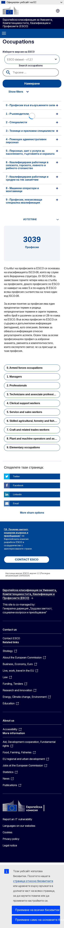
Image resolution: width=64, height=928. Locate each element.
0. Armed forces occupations (25, 367)
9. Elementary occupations (23, 447)
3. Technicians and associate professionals (33, 394)
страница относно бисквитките (33, 881)
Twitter (16, 476)
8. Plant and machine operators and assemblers (33, 438)
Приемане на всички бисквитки (37, 910)
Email (16, 503)
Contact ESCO (11, 638)
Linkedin (17, 494)
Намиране (32, 83)
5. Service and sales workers (24, 412)
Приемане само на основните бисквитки (37, 919)
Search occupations (31, 65)
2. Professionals (17, 385)
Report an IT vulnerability (17, 819)
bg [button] (57, 10)
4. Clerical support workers (23, 403)
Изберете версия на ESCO (19, 51)
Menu (4, 33)
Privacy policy (11, 838)
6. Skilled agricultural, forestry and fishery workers (33, 421)
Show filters (16, 91)
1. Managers (14, 376)
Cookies (7, 832)
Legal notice (10, 845)
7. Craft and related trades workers (28, 429)
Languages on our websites (19, 825)
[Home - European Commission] (11, 10)
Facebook (18, 485)
